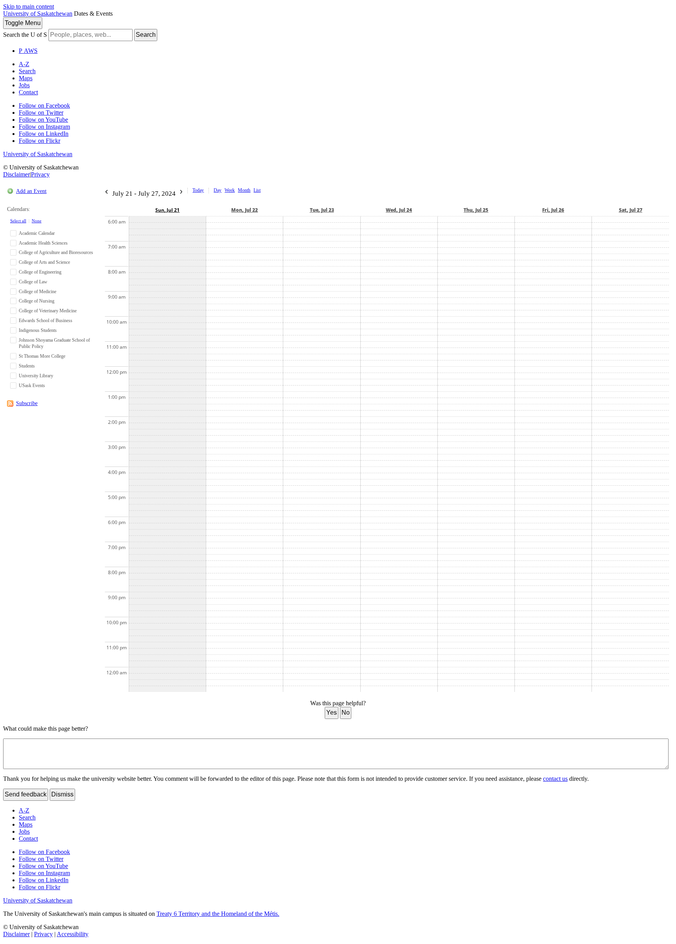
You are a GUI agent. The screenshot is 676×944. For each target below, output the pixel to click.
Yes (331, 712)
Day (217, 190)
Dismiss (62, 794)
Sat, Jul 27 (630, 210)
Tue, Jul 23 (322, 210)
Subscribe (27, 403)
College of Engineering (40, 272)
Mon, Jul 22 (244, 210)
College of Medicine (37, 291)
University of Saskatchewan (37, 13)
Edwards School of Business (45, 320)
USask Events (32, 385)
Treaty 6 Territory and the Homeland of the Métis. (217, 913)
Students (27, 366)
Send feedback (26, 794)
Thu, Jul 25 (476, 210)
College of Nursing (36, 301)
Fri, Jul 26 (553, 210)
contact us (555, 778)
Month (244, 190)
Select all (18, 220)
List (257, 190)
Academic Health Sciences (43, 243)
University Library (36, 375)
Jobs (24, 85)
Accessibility (72, 934)
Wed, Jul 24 (399, 210)
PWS (28, 50)
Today (198, 190)
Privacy (40, 174)
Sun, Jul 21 (167, 210)
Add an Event (31, 191)
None (36, 220)
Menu (23, 23)
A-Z (24, 64)
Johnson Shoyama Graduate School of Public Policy (54, 343)
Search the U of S (25, 34)
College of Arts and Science (44, 262)
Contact (28, 92)
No (346, 712)
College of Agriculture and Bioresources (56, 252)
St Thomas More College (42, 356)
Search (146, 34)
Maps (25, 78)
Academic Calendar (37, 233)
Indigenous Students (38, 330)
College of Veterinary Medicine (48, 310)
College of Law (33, 282)
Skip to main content (28, 6)
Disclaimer (16, 174)
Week (230, 190)
